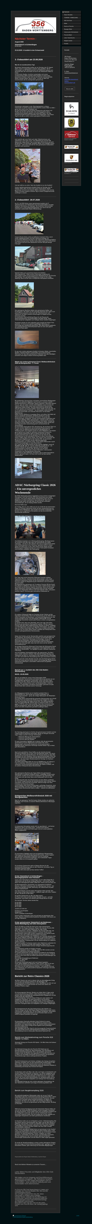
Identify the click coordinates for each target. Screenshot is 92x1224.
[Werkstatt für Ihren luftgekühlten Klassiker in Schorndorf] (71, 134)
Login (77, 1215)
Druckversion (17, 1215)
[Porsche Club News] (71, 158)
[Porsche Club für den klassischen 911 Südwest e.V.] (71, 170)
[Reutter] (71, 123)
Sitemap (24, 1215)
